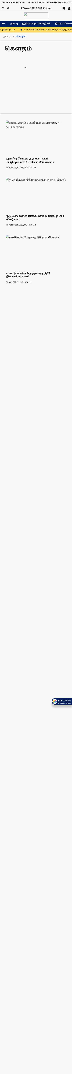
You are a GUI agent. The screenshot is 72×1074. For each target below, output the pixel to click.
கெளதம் (21, 36)
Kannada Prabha (36, 2)
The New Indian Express (13, 2)
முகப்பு (14, 24)
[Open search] (7, 8)
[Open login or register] (69, 8)
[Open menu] (2, 8)
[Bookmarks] (63, 8)
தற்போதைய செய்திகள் (36, 24)
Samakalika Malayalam (57, 2)
